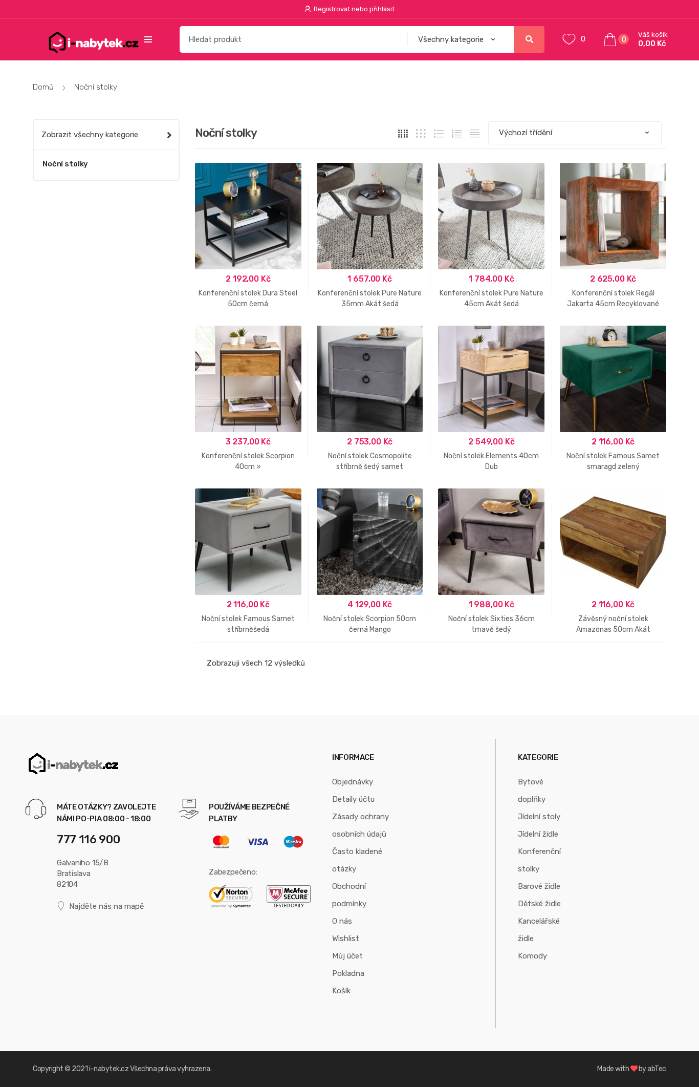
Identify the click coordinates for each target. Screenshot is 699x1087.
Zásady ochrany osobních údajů (360, 825)
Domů (43, 87)
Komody (532, 956)
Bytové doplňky (531, 790)
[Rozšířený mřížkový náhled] (421, 133)
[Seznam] (457, 133)
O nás (342, 921)
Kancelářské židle (539, 930)
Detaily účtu (353, 799)
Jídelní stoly (539, 816)
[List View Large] (439, 133)
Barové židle (539, 886)
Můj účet (347, 956)
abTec (656, 1068)
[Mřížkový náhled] (403, 133)
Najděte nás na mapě (106, 906)
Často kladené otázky (357, 860)
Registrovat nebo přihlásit (354, 9)
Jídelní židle (538, 834)
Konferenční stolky (539, 860)
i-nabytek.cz (108, 1068)
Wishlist (345, 938)
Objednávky (352, 781)
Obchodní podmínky (349, 895)
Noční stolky (65, 163)
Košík (341, 990)
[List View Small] (475, 133)
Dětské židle (539, 903)
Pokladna (348, 973)
